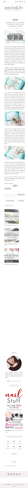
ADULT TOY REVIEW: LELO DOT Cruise (11, 225)
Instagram (8, 443)
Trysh (11, 28)
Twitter (14, 443)
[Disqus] (15, 291)
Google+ (14, 448)
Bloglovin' (20, 448)
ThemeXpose (12, 484)
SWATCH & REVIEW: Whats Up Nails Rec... (10, 244)
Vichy (13, 196)
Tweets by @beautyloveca (10, 465)
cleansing (15, 19)
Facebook (20, 443)
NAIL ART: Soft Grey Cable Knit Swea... (11, 264)
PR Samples (9, 196)
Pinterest (8, 448)
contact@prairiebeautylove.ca (15, 381)
